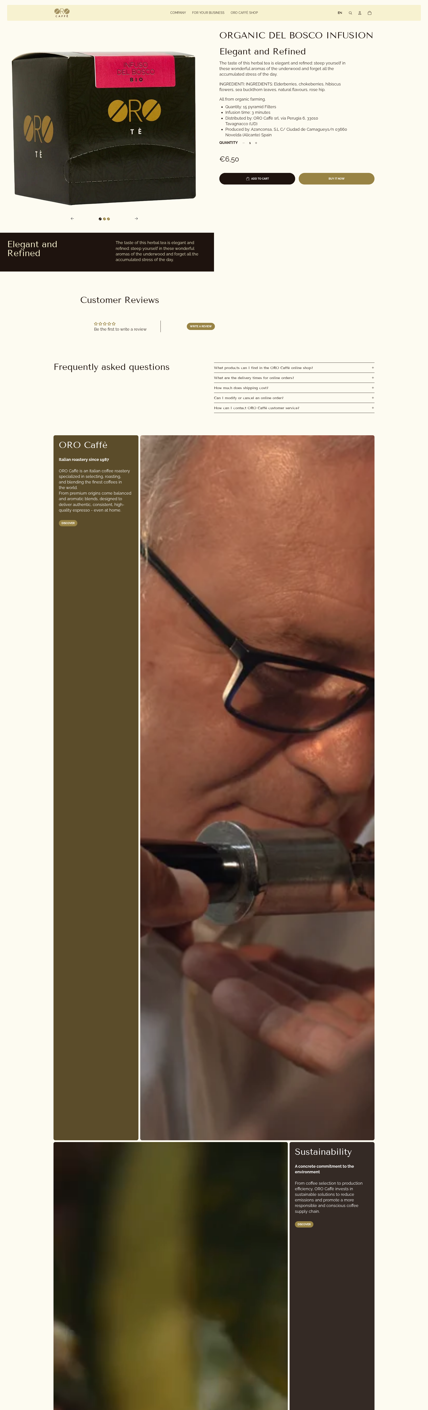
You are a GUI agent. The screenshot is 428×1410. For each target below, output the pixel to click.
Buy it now (337, 178)
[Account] (360, 13)
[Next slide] (138, 219)
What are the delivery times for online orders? (254, 378)
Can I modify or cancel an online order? (249, 398)
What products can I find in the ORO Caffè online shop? (263, 368)
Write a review (201, 326)
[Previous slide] (71, 219)
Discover (68, 523)
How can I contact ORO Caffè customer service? (256, 408)
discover (304, 1224)
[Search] (350, 13)
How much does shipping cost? (241, 388)
